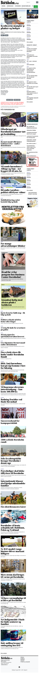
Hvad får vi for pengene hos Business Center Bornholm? (32, 50)
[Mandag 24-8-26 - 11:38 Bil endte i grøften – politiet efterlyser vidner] (13, 182)
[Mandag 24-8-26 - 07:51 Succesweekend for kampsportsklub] (13, 412)
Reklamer (22, 657)
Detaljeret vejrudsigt (32, 193)
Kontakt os (23, 658)
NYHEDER (2, 127)
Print (7, 35)
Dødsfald (29, 25)
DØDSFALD (28, 24)
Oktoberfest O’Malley (31, 130)
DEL (2, 35)
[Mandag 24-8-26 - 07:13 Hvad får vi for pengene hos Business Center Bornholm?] (13, 261)
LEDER (2, 241)
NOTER (2, 140)
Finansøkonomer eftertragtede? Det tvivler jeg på (32, 56)
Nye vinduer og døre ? (31, 143)
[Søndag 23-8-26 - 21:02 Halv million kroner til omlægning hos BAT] (13, 635)
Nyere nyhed (9, 99)
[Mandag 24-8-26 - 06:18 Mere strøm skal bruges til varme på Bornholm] (13, 565)
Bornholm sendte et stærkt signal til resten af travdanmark (32, 93)
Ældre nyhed (17, 99)
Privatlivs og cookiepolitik (25, 661)
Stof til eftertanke (30, 64)
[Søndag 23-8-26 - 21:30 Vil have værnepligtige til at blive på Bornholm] (13, 589)
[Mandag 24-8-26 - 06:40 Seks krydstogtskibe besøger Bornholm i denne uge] (13, 450)
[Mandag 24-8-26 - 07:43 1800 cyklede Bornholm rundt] (13, 431)
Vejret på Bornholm (32, 192)
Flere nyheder (30, 42)
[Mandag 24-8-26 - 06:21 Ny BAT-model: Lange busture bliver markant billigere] (13, 541)
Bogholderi (23, 659)
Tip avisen (36, 7)
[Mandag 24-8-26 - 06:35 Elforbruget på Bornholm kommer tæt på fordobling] (13, 119)
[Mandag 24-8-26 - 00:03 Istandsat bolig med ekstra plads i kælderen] (13, 291)
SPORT (2, 437)
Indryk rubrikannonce (31, 155)
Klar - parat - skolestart (32, 61)
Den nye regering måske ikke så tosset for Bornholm (32, 77)
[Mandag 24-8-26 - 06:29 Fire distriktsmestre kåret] (13, 497)
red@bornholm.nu (4, 664)
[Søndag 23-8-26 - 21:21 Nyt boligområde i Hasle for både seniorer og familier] (13, 611)
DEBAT (28, 47)
